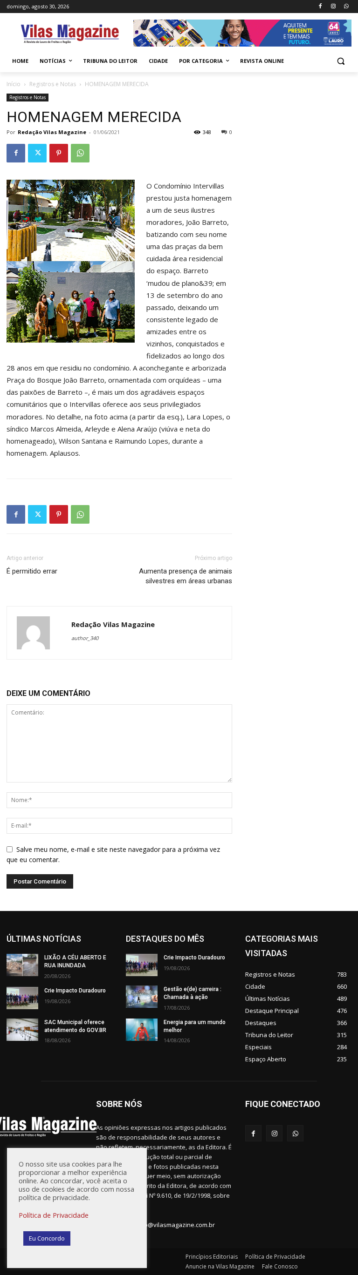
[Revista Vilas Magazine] (70, 34)
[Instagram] (333, 6)
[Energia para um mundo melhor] (142, 1030)
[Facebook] (320, 6)
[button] (340, 61)
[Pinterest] (58, 153)
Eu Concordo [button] (47, 1238)
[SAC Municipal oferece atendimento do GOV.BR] (22, 1030)
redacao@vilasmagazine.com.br (169, 1225)
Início (14, 84)
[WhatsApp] (346, 6)
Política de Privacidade (54, 1215)
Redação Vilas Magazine (52, 131)
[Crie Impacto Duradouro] (22, 998)
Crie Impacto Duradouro (75, 990)
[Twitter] (37, 153)
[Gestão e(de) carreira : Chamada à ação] (142, 996)
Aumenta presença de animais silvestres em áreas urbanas (185, 576)
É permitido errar (32, 571)
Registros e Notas (52, 84)
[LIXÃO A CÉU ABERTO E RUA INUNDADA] (22, 965)
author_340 (84, 637)
